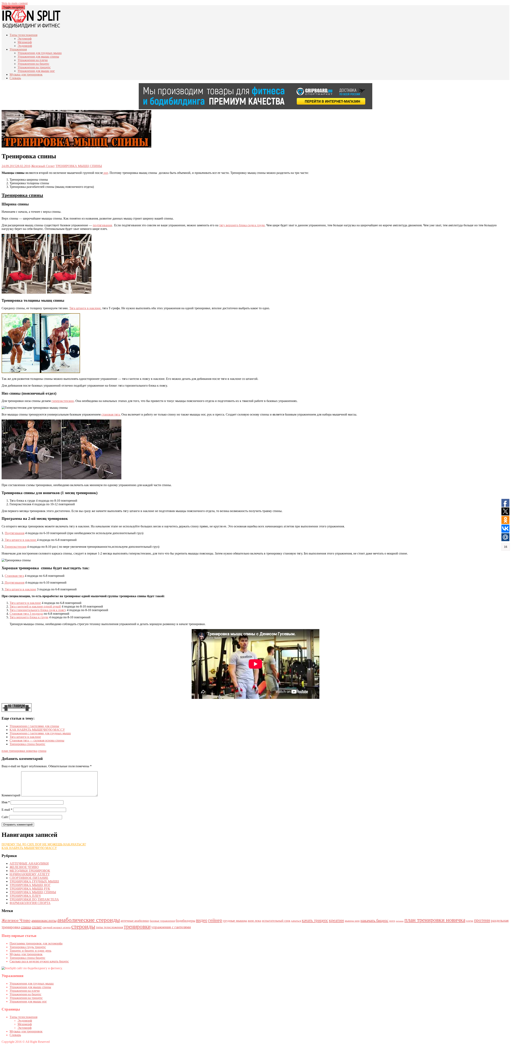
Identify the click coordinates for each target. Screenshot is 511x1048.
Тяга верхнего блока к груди (29, 617)
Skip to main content (15, 3)
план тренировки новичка (19, 751)
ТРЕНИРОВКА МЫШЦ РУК (30, 888)
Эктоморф (25, 38)
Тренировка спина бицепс (27, 744)
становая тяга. (111, 414)
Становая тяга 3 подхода (26, 613)
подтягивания (102, 225)
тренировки (137, 927)
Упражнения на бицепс (33, 63)
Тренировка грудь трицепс (28, 947)
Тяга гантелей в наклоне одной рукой (35, 606)
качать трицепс (315, 920)
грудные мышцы (235, 921)
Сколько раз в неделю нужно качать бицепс (39, 961)
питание (400, 921)
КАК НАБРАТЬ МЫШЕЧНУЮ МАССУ (37, 729)
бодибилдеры (185, 921)
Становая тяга (14, 575)
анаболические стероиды (88, 920)
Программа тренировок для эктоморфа (36, 943)
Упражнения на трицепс (34, 67)
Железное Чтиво (16, 920)
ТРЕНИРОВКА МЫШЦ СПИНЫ (78, 166)
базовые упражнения (162, 920)
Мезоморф (25, 42)
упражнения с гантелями (171, 927)
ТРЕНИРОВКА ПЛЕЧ (25, 895)
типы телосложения (109, 927)
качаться (296, 920)
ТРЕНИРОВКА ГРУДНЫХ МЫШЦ (34, 881)
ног (105, 172)
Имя (6, 802)
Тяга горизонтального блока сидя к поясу (38, 610)
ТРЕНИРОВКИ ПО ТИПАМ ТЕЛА (34, 899)
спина (42, 751)
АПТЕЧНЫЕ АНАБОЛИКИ (29, 863)
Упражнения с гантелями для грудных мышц (40, 733)
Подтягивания (14, 533)
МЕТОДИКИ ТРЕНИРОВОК (30, 870)
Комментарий (11, 795)
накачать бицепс (374, 920)
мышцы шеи (352, 920)
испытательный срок (276, 920)
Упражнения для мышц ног (36, 71)
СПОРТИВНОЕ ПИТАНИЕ (29, 878)
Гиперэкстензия (15, 546)
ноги (392, 920)
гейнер (215, 920)
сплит (37, 927)
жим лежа (254, 920)
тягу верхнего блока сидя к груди (242, 225)
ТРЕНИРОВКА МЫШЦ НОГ (30, 885)
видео (201, 920)
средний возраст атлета (56, 927)
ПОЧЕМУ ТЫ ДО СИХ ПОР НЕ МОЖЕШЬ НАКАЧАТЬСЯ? (44, 844)
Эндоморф (25, 45)
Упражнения (18, 49)
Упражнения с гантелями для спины (34, 726)
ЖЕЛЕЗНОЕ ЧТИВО (24, 867)
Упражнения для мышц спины (38, 56)
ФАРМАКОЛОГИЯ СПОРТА (30, 903)
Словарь (15, 78)
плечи (469, 920)
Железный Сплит (43, 166)
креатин (336, 920)
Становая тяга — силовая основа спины (37, 740)
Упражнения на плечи (33, 60)
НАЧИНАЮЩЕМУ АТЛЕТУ (30, 874)
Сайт (5, 817)
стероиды (83, 926)
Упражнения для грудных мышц (40, 53)
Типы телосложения (23, 35)
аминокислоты (43, 920)
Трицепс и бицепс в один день (30, 950)
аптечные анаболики (135, 920)
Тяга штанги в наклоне (85, 308)
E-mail (7, 809)
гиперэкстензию (62, 401)
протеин (482, 920)
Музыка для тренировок (26, 74)
